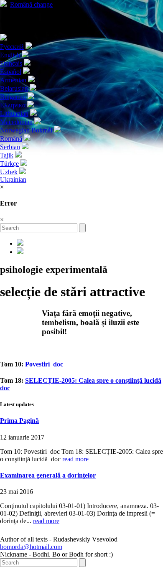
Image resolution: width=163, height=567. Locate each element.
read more (75, 459)
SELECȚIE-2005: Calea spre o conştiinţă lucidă (93, 380)
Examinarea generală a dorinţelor (48, 475)
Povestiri (37, 364)
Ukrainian (13, 179)
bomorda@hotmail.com (31, 546)
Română (31, 4)
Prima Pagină (19, 420)
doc (58, 364)
